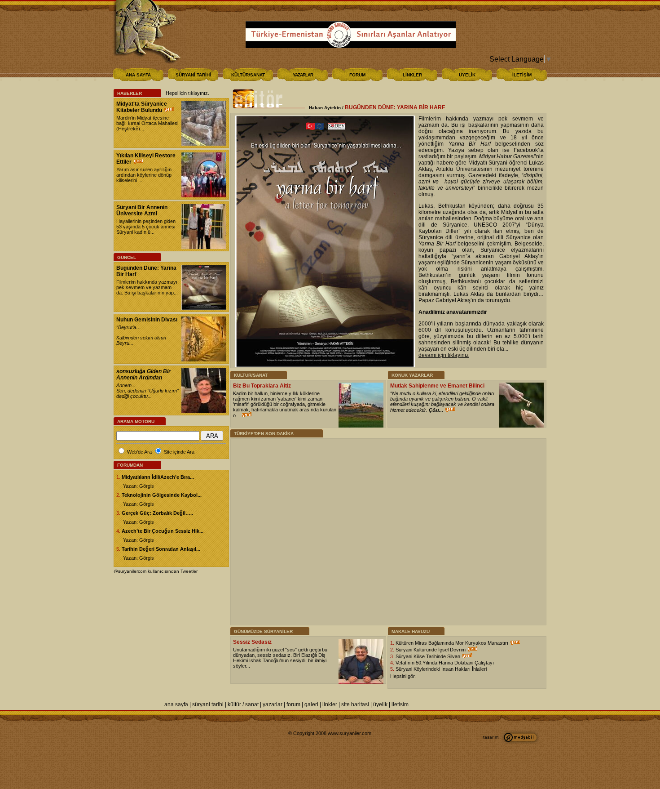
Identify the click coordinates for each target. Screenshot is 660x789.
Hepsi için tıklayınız (187, 93)
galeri (311, 704)
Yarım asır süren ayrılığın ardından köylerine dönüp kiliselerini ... (144, 175)
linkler (329, 704)
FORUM (357, 74)
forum (293, 704)
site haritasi (355, 704)
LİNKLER (412, 74)
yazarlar (272, 704)
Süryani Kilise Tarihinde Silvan (429, 656)
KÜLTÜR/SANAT (248, 74)
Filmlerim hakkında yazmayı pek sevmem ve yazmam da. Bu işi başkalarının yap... (147, 287)
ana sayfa (176, 704)
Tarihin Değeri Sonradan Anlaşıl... (161, 549)
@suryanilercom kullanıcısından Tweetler (156, 571)
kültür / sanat (243, 704)
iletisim (400, 704)
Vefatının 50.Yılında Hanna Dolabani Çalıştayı (445, 662)
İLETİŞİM (522, 74)
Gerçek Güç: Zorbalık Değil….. (157, 513)
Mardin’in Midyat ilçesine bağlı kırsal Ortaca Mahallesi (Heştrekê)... (147, 123)
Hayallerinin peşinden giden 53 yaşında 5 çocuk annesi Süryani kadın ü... (146, 226)
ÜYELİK (467, 74)
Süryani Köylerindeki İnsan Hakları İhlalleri (441, 669)
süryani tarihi (208, 704)
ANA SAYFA (138, 74)
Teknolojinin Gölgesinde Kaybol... (162, 495)
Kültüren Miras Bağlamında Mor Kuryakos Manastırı (453, 643)
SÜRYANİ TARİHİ (193, 74)
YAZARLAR (303, 74)
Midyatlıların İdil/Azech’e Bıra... (158, 477)
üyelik (380, 704)
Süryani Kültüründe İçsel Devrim (431, 649)
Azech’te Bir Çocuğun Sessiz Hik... (162, 531)
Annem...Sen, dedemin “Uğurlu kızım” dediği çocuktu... (147, 391)
